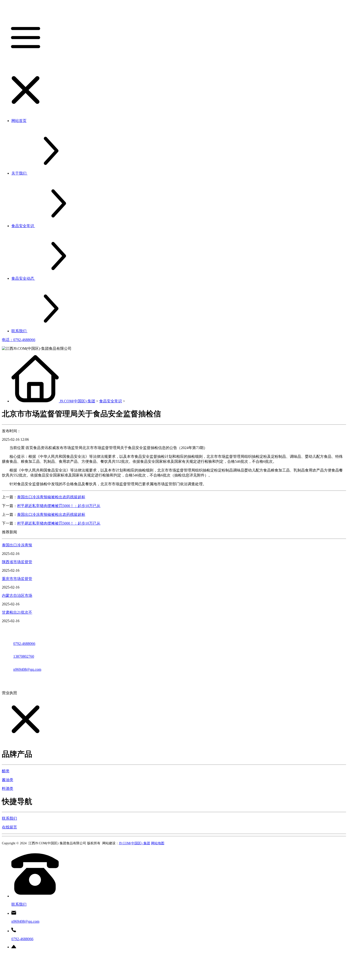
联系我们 (9, 818)
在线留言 (9, 827)
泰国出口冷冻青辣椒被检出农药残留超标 (51, 497)
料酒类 (7, 789)
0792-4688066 (24, 644)
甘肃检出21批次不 (17, 612)
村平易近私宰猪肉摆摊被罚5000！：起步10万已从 (58, 506)
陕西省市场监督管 (17, 562)
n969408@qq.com (27, 669)
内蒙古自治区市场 (17, 595)
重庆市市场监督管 (17, 579)
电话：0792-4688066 (18, 340)
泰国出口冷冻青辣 (17, 545)
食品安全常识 (110, 401)
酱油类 (7, 780)
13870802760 (23, 656)
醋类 (5, 771)
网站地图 (157, 843)
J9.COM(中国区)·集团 (77, 401)
